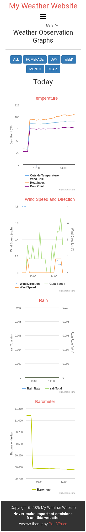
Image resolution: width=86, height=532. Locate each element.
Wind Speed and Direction (50, 199)
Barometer (45, 401)
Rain (43, 300)
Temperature (46, 98)
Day (54, 59)
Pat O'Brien (58, 524)
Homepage (35, 59)
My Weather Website (43, 5)
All (16, 59)
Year (52, 69)
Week (68, 59)
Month (35, 69)
